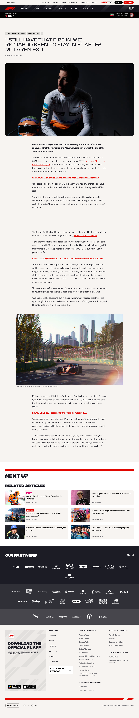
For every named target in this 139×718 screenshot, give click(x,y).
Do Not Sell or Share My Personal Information (88, 674)
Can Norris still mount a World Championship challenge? (44, 497)
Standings (49, 8)
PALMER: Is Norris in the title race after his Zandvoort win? (43, 514)
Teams (74, 8)
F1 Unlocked (87, 8)
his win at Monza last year (85, 235)
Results (37, 8)
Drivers (62, 8)
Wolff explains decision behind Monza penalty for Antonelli (46, 529)
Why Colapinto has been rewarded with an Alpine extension (111, 495)
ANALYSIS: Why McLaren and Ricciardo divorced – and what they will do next (68, 258)
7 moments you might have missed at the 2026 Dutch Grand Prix (111, 512)
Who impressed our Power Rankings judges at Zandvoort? (110, 529)
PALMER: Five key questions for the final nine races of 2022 (59, 412)
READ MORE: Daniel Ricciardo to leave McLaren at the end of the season (65, 177)
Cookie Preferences (86, 690)
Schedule (24, 8)
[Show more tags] (42, 33)
